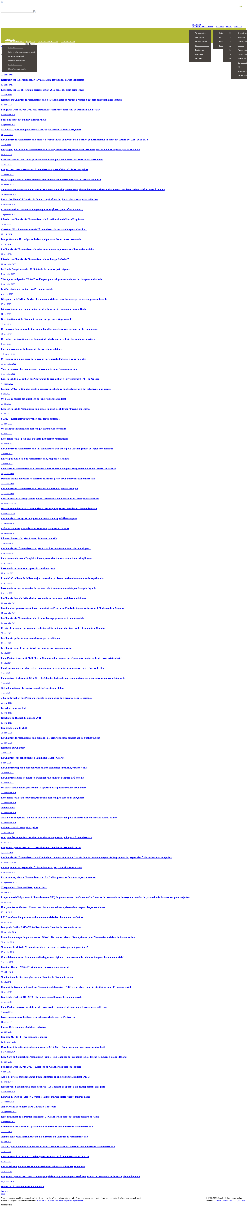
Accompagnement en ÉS (16, 56)
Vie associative (200, 33)
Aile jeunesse (199, 37)
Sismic (229, 27)
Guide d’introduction (15, 48)
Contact (231, 6)
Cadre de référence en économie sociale (22, 52)
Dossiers (238, 27)
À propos (220, 27)
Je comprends (6, 1205)
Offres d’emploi (68, 42)
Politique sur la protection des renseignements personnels (60, 1200)
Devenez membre (201, 41)
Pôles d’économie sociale (17, 69)
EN (240, 6)
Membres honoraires (202, 46)
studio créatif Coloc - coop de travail (231, 1200)
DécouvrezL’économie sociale (14, 41)
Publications (199, 50)
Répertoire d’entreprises (16, 61)
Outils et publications (48, 42)
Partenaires (199, 54)
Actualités (198, 58)
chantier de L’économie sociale (202, 26)
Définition (30, 42)
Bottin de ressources (15, 65)
